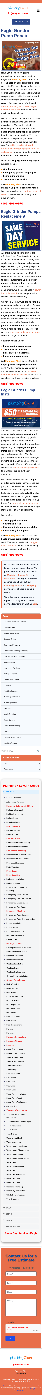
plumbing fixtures (10, 743)
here (35, 604)
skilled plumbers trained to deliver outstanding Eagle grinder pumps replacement (20, 148)
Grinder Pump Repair (12, 679)
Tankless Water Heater (12, 737)
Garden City (23, 575)
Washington (8, 769)
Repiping (31, 585)
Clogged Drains (10, 639)
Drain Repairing (9, 662)
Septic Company (10, 720)
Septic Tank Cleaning (12, 726)
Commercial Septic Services (14, 656)
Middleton (9, 578)
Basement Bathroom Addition (15, 622)
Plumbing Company (11, 691)
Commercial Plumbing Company (16, 651)
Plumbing (7, 685)
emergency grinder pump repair (25, 332)
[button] (38, 10)
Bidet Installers (9, 628)
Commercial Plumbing (12, 645)
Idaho (6, 763)
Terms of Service (20, 1390)
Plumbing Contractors (12, 697)
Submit (10, 1338)
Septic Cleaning (10, 714)
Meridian (11, 575)
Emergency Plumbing (12, 668)
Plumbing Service (13, 585)
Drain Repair (11, 871)
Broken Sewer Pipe (11, 633)
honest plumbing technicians (25, 503)
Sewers (6, 732)
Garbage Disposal (10, 674)
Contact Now (21, 22)
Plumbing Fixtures (14, 1041)
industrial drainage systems (26, 467)
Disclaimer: (6, 1385)
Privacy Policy (33, 1389)
